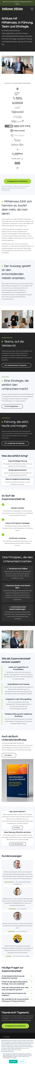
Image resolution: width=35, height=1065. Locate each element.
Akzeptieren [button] (13, 1061)
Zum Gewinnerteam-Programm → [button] (16, 365)
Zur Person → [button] (17, 827)
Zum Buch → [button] (9, 755)
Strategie (6, 1036)
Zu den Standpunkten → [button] (17, 844)
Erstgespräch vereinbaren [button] (17, 181)
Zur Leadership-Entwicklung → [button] (15, 443)
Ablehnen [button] (22, 1061)
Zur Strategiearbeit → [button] (12, 406)
